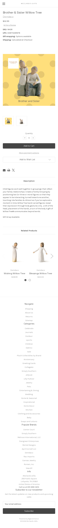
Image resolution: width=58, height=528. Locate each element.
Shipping (29, 309)
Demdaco (29, 453)
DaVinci (29, 348)
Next (51, 256)
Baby (29, 417)
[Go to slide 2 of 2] (30, 280)
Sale (29, 352)
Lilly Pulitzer (29, 379)
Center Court (29, 429)
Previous (3, 256)
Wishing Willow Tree (14, 273)
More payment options (29, 153)
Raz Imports (29, 456)
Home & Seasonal (29, 398)
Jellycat (29, 375)
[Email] (4, 170)
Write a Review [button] (10, 25)
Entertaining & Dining (29, 390)
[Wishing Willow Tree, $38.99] (14, 252)
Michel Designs (29, 445)
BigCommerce (33, 519)
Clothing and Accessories (29, 414)
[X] (13, 170)
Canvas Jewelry (29, 460)
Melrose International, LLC (29, 437)
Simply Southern (29, 371)
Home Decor (29, 406)
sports (29, 340)
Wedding (29, 394)
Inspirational (29, 402)
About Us (29, 313)
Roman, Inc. (29, 464)
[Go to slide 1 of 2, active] (25, 280)
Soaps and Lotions (29, 421)
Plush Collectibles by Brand (29, 355)
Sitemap (29, 320)
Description (29, 181)
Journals (29, 332)
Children (29, 344)
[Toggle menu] (3, 3)
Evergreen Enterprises (29, 441)
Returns (29, 316)
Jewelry (29, 383)
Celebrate (29, 328)
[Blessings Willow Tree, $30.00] (40, 252)
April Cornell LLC (29, 449)
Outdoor (29, 336)
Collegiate (29, 367)
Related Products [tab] (29, 230)
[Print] (8, 170)
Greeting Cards (29, 363)
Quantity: (29, 133)
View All (29, 468)
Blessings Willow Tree (40, 273)
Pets (29, 386)
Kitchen (29, 410)
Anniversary (29, 359)
